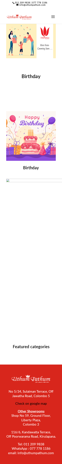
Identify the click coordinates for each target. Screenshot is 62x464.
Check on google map (31, 403)
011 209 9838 (22, 3)
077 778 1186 (39, 3)
